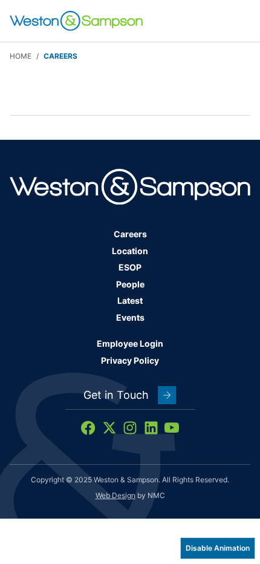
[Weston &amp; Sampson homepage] (76, 21)
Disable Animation (218, 548)
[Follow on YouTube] (171, 428)
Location (130, 251)
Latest (130, 300)
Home (20, 56)
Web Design (115, 495)
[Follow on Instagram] (130, 428)
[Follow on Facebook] (88, 428)
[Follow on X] (109, 428)
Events (130, 317)
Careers (130, 234)
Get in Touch (116, 395)
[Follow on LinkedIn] (151, 428)
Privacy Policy (130, 360)
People (130, 284)
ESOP (130, 267)
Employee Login (130, 343)
